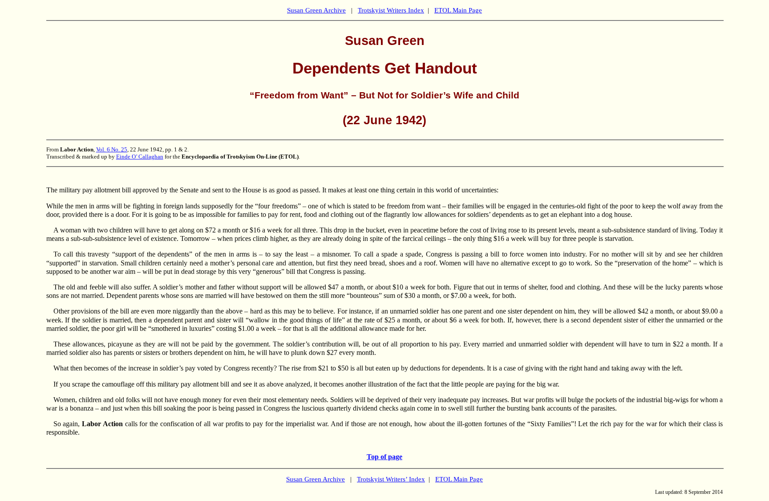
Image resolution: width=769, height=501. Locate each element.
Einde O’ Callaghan (139, 156)
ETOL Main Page (458, 10)
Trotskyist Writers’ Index (391, 479)
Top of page (384, 456)
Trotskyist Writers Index (391, 10)
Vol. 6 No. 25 (111, 149)
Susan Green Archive (316, 10)
